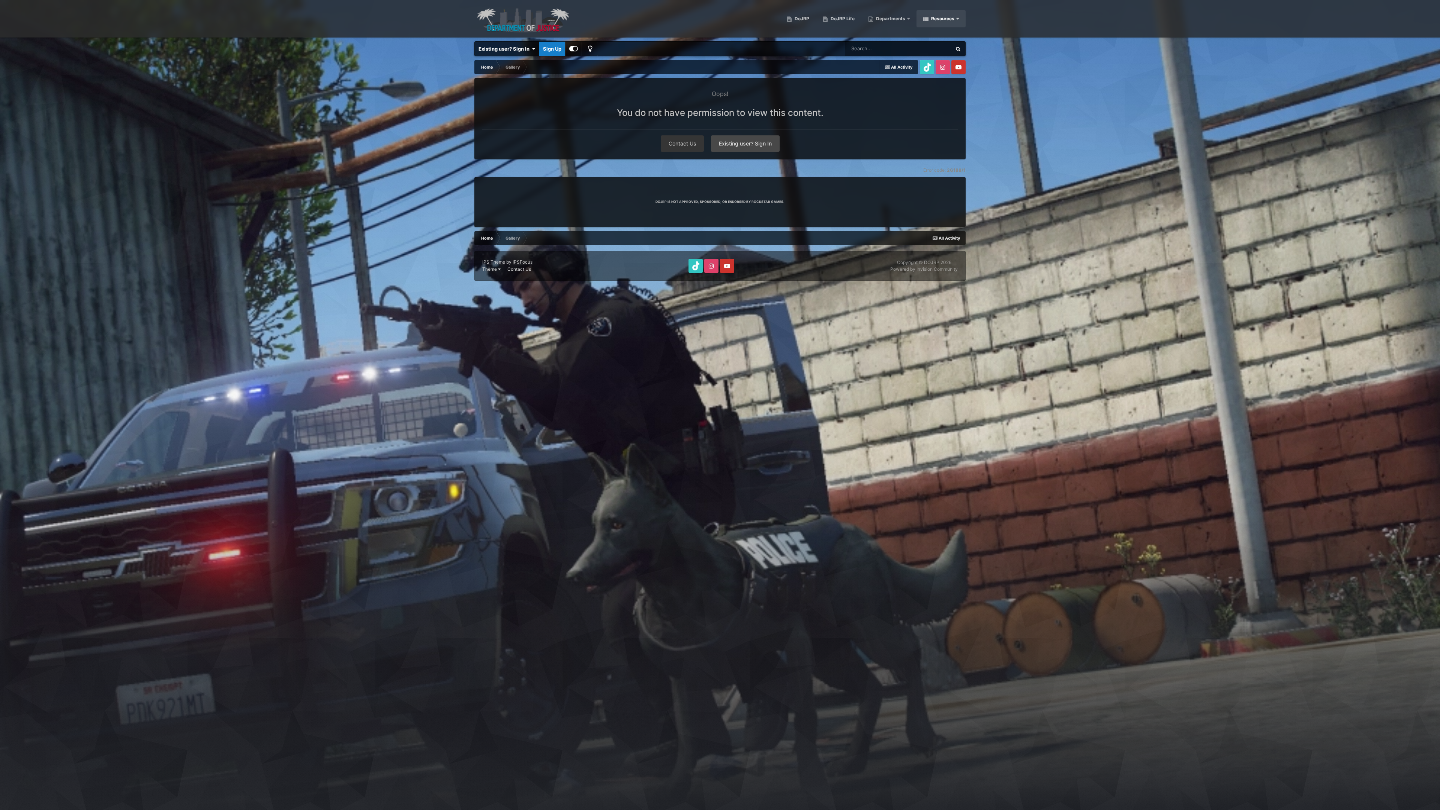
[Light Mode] (590, 49)
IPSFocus (522, 262)
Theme (490, 269)
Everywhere (928, 48)
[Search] (958, 49)
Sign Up (552, 49)
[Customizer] (574, 49)
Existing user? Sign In (505, 49)
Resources (943, 18)
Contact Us (682, 143)
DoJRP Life (842, 18)
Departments (890, 18)
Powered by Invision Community (924, 269)
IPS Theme (493, 262)
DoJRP (801, 18)
